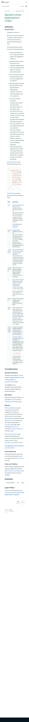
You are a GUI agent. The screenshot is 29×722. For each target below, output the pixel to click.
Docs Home (7, 11)
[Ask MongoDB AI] (24, 6)
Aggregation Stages (20, 11)
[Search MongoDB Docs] (21, 6)
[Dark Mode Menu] (26, 6)
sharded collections (14, 377)
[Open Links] (26, 2)
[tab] (10, 483)
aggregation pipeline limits (14, 445)
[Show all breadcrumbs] (13, 11)
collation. (7, 475)
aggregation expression (17, 338)
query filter (15, 334)
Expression (14, 230)
